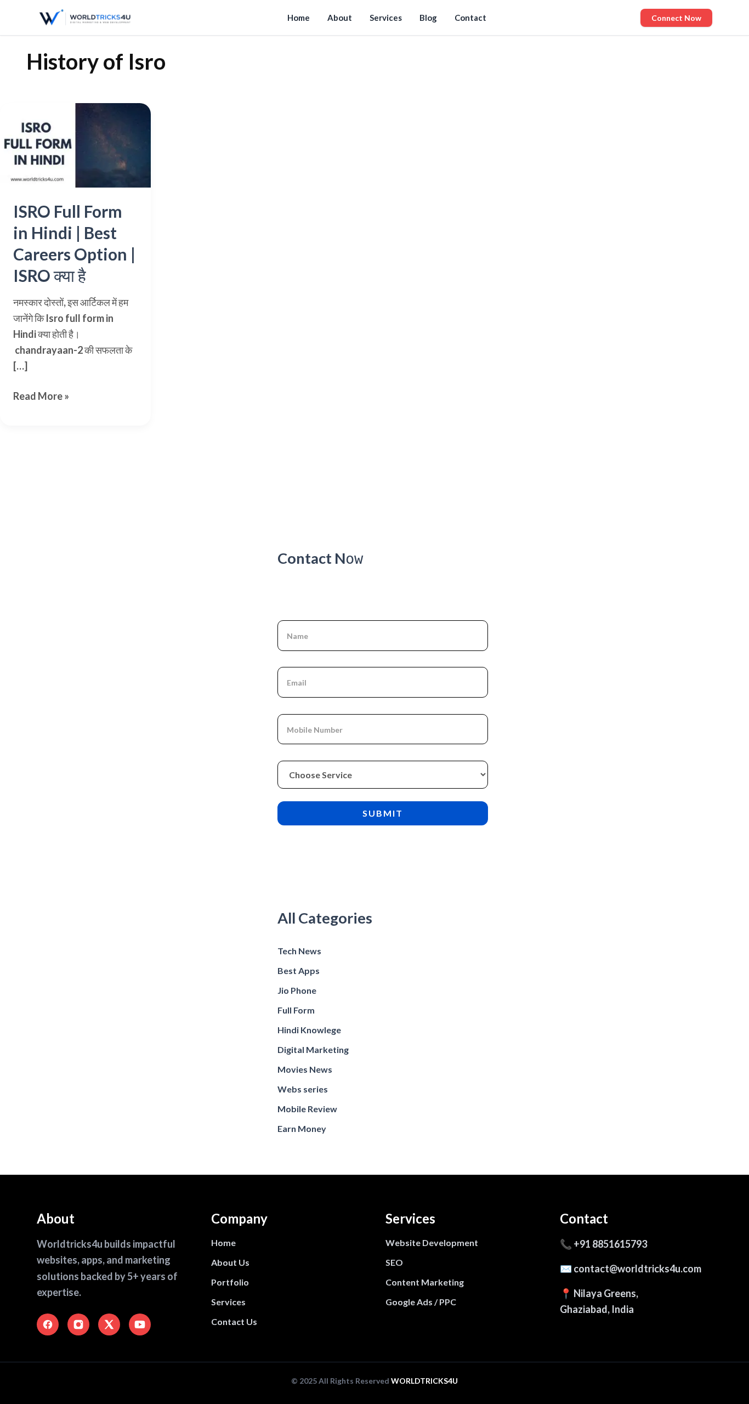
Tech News (299, 951)
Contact (470, 17)
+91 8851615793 (610, 1244)
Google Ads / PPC (420, 1302)
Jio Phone (296, 990)
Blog (428, 17)
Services (386, 17)
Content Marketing (424, 1282)
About (339, 17)
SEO (394, 1262)
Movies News (304, 1069)
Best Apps (298, 970)
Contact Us (234, 1321)
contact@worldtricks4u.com (637, 1269)
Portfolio (230, 1282)
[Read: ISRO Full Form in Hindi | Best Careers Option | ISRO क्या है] (75, 145)
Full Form (296, 1010)
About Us (230, 1262)
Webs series (302, 1089)
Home (298, 17)
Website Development (431, 1242)
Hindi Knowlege (309, 1029)
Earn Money (301, 1128)
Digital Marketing (313, 1049)
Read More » (41, 396)
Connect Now (676, 17)
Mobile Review (307, 1108)
